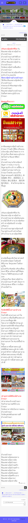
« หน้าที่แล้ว (21, 32)
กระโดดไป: (23, 499)
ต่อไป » (25, 32)
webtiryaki (14, 520)
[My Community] (11, 2)
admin (14, 43)
